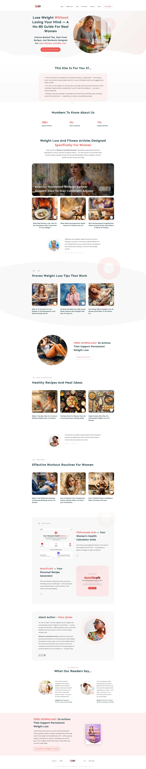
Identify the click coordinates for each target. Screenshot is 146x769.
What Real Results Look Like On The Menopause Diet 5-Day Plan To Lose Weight (45, 225)
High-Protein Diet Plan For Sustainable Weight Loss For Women (99, 418)
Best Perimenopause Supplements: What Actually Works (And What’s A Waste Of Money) (101, 225)
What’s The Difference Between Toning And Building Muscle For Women (43, 500)
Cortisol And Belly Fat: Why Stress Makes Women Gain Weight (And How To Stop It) (73, 311)
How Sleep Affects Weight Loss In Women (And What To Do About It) (100, 311)
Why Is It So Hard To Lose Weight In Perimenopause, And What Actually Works (43, 311)
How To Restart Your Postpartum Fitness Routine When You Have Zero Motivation (72, 500)
